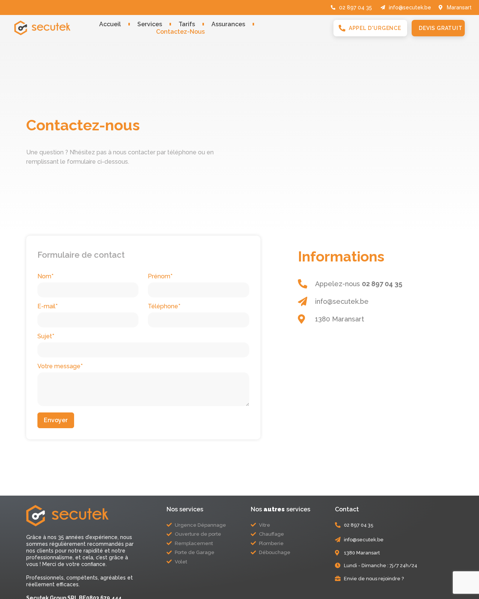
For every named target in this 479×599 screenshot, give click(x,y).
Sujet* (45, 336)
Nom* (45, 276)
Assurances (228, 24)
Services (149, 24)
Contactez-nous (180, 31)
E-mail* (47, 306)
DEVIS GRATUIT (440, 28)
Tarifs (187, 24)
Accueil (110, 24)
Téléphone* (164, 306)
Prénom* (160, 276)
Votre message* (60, 366)
